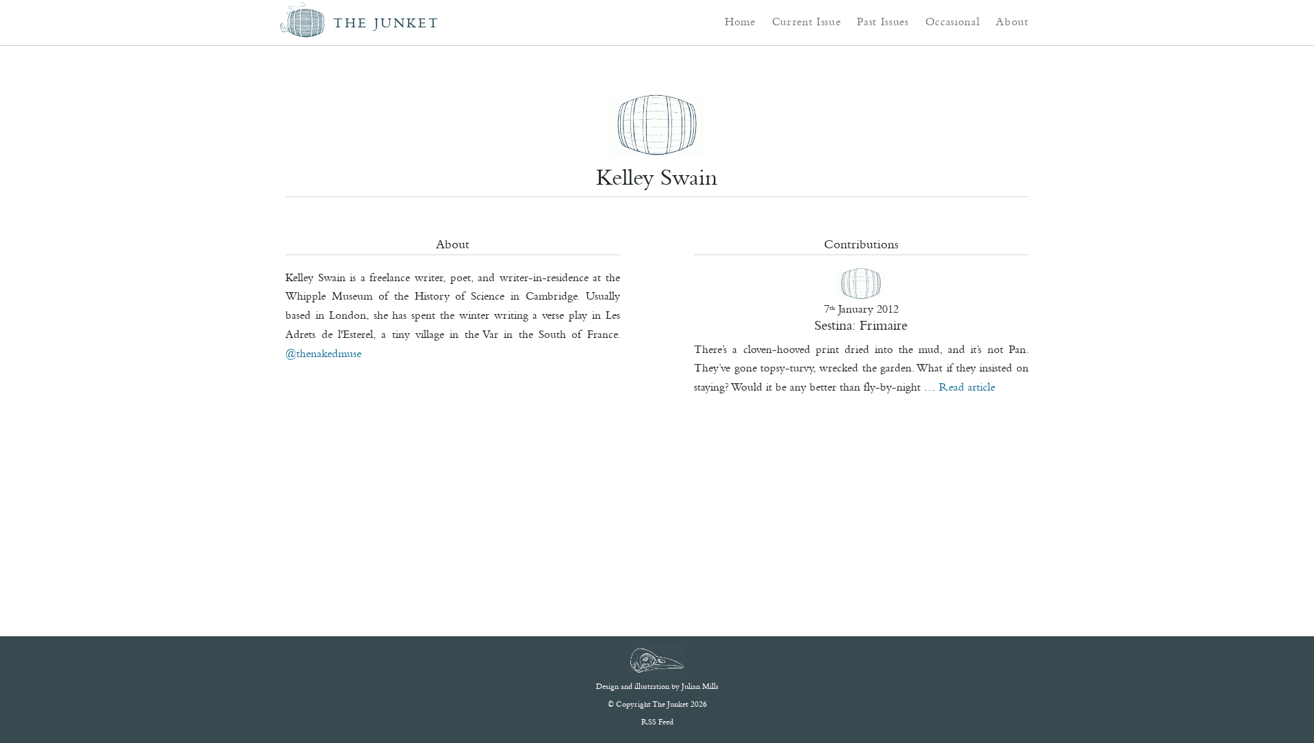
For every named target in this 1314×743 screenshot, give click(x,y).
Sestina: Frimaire (860, 325)
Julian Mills (700, 686)
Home (740, 21)
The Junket (386, 23)
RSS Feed (657, 722)
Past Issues (882, 21)
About (1012, 21)
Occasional (952, 21)
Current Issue (806, 21)
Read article (967, 386)
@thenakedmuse (323, 353)
